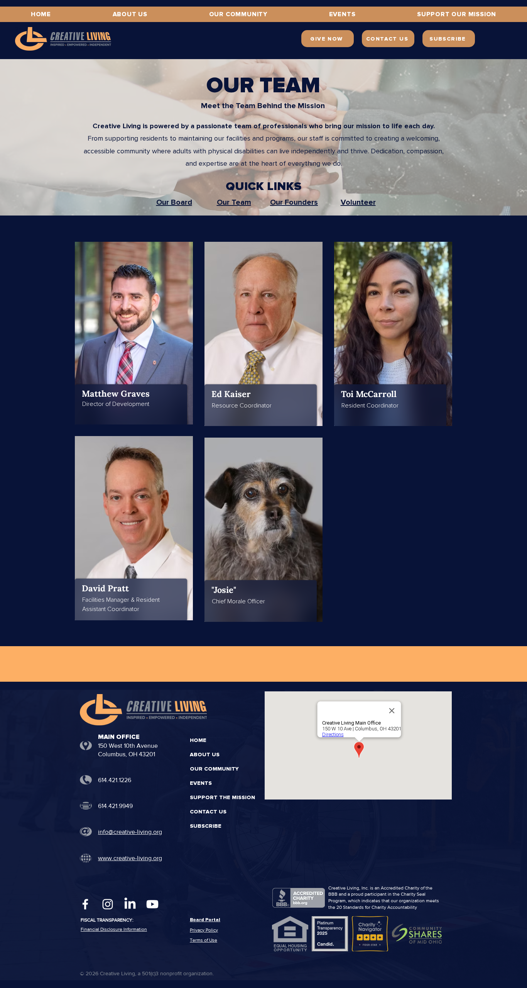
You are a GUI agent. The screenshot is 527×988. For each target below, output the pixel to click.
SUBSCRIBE (205, 826)
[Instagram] (108, 904)
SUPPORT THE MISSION (219, 797)
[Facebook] (85, 904)
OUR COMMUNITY (214, 769)
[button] (456, 14)
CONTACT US (208, 811)
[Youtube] (152, 904)
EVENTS (201, 783)
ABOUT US (205, 754)
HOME (198, 740)
